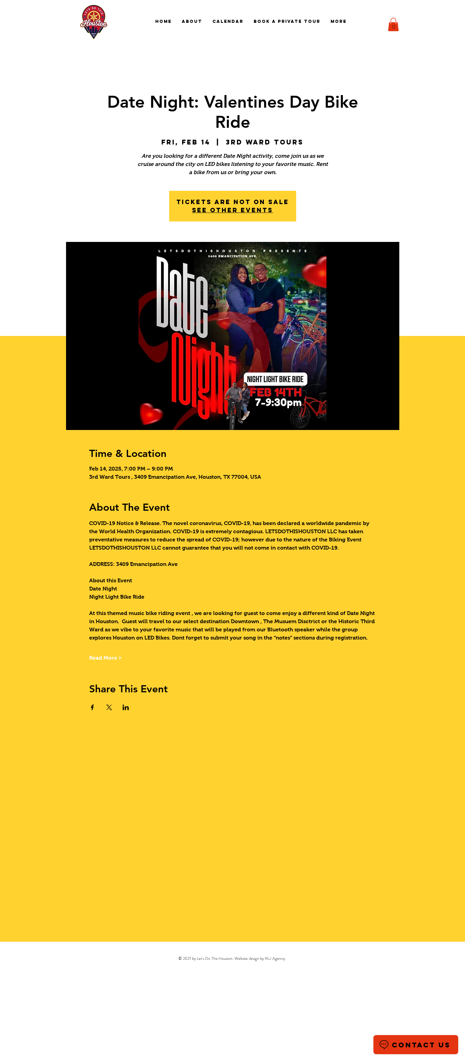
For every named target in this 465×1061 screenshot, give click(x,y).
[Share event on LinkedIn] (126, 707)
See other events (232, 210)
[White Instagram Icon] (368, 21)
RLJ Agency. (275, 958)
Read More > (105, 658)
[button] (393, 24)
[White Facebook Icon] (357, 21)
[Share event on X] (109, 707)
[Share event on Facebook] (92, 707)
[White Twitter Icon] (378, 21)
